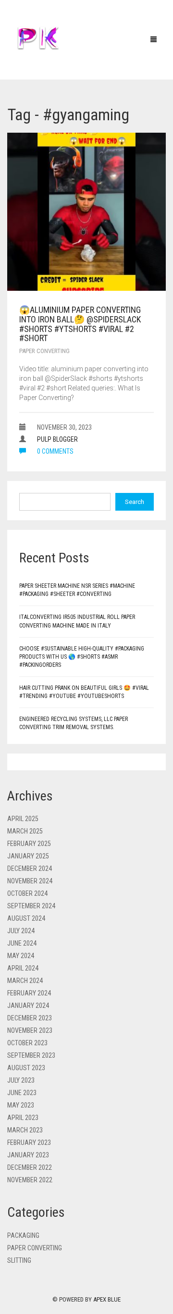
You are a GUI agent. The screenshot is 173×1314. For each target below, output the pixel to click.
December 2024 (29, 868)
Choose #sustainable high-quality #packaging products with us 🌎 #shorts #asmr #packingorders (81, 656)
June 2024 (22, 943)
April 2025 (22, 819)
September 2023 (31, 1055)
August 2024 (26, 918)
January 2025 (28, 856)
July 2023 (21, 1080)
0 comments (55, 451)
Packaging (23, 1235)
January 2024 (28, 1005)
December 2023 (29, 1018)
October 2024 (27, 893)
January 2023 (28, 1155)
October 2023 (27, 1043)
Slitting (19, 1260)
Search (134, 501)
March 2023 (25, 1130)
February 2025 (29, 843)
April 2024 (22, 968)
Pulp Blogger (57, 439)
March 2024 (25, 980)
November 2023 (29, 1030)
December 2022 (29, 1167)
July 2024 (21, 931)
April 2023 (22, 1117)
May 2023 (20, 1105)
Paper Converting (44, 350)
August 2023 (26, 1068)
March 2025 (25, 831)
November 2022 (29, 1180)
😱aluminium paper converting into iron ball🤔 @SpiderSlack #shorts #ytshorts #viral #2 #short (80, 324)
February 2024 (29, 993)
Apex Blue (107, 1299)
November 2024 (29, 881)
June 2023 (22, 1093)
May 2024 (20, 956)
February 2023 (29, 1142)
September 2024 (31, 906)
